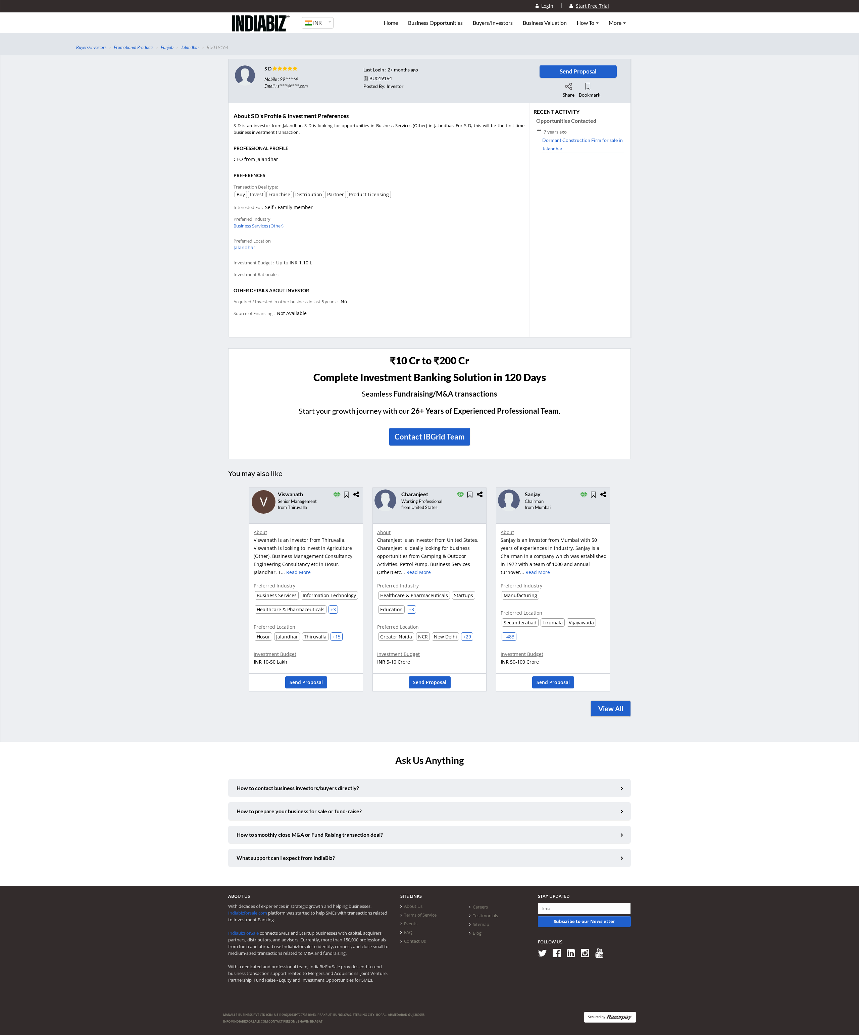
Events (410, 924)
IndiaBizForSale (243, 933)
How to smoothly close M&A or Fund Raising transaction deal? (310, 834)
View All (610, 709)
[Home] (261, 28)
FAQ (408, 932)
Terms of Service (420, 915)
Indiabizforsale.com (247, 913)
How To (586, 23)
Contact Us (415, 941)
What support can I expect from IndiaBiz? (286, 858)
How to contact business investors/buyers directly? (298, 788)
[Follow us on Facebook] (559, 952)
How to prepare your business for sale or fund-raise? (299, 811)
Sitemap (481, 924)
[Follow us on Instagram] (587, 952)
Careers (480, 907)
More (615, 23)
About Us (413, 906)
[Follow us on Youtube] (601, 952)
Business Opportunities (435, 23)
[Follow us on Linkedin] (573, 952)
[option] (306, 591)
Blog (477, 933)
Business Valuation (545, 23)
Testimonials (485, 916)
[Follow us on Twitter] (545, 952)
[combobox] (318, 23)
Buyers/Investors (493, 23)
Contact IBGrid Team (430, 436)
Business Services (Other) (259, 226)
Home (391, 23)
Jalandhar (244, 247)
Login (546, 6)
